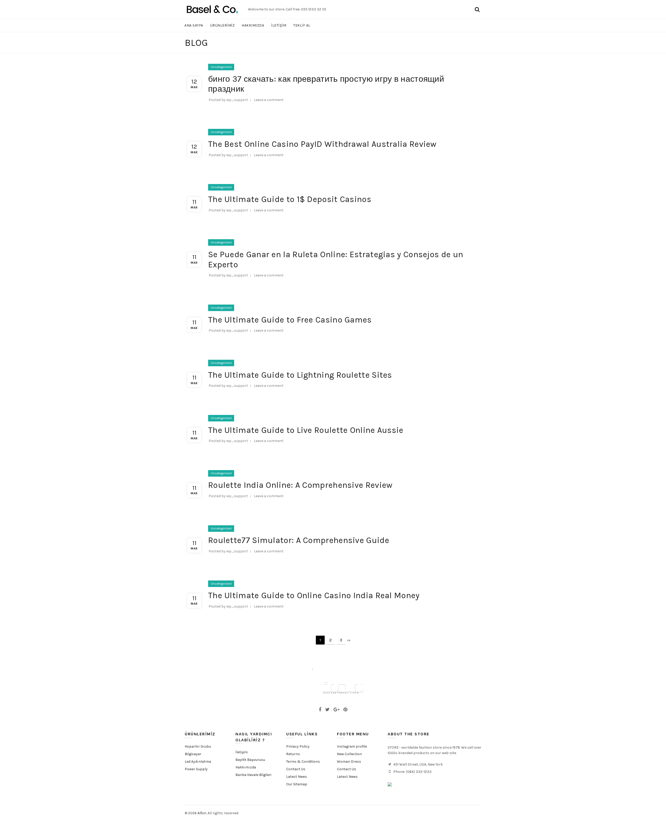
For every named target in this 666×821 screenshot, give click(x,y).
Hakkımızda (245, 767)
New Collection (349, 754)
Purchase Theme (349, 784)
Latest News (296, 776)
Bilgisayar (193, 754)
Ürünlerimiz (222, 25)
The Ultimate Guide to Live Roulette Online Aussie (306, 430)
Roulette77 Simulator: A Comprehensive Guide (298, 540)
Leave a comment (269, 100)
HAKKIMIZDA (253, 25)
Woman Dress (349, 761)
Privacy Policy (298, 746)
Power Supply (196, 769)
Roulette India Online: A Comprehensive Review (300, 485)
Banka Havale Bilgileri (253, 775)
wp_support (237, 100)
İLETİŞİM (278, 25)
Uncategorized (221, 67)
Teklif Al (301, 25)
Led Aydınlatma (198, 761)
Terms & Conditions (303, 761)
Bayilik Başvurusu (250, 759)
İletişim (241, 752)
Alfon (201, 813)
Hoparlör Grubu (198, 746)
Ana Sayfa (193, 25)
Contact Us (295, 769)
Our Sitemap (296, 784)
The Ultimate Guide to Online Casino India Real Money (314, 595)
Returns (293, 754)
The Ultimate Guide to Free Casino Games (290, 320)
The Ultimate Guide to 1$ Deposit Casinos (289, 199)
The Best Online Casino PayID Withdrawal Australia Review (322, 144)
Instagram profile (352, 746)
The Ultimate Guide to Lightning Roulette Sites (300, 375)
